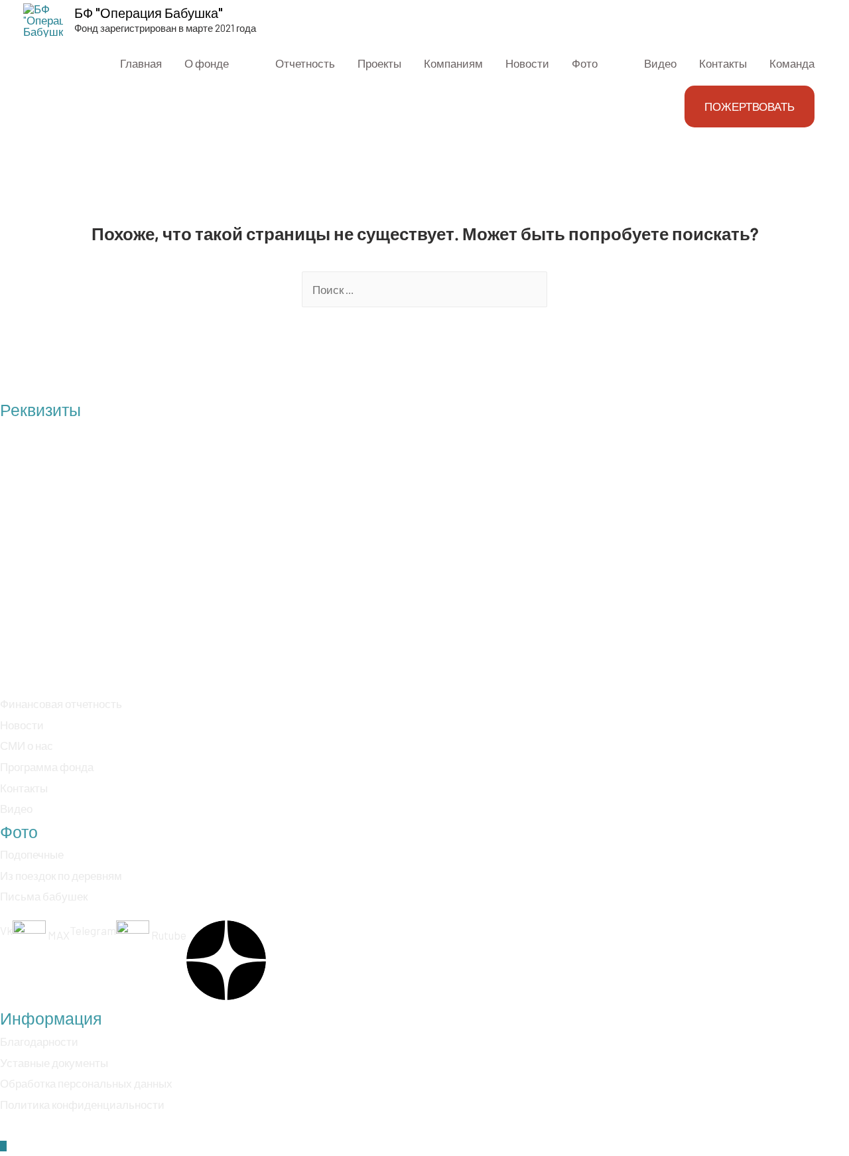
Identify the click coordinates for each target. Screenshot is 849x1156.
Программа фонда (47, 766)
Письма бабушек (44, 896)
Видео (16, 808)
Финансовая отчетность (61, 703)
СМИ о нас (26, 745)
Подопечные (32, 854)
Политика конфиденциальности (82, 1104)
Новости (22, 724)
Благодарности (39, 1041)
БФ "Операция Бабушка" (148, 13)
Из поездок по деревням (61, 875)
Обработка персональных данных (86, 1083)
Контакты (24, 787)
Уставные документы (54, 1062)
